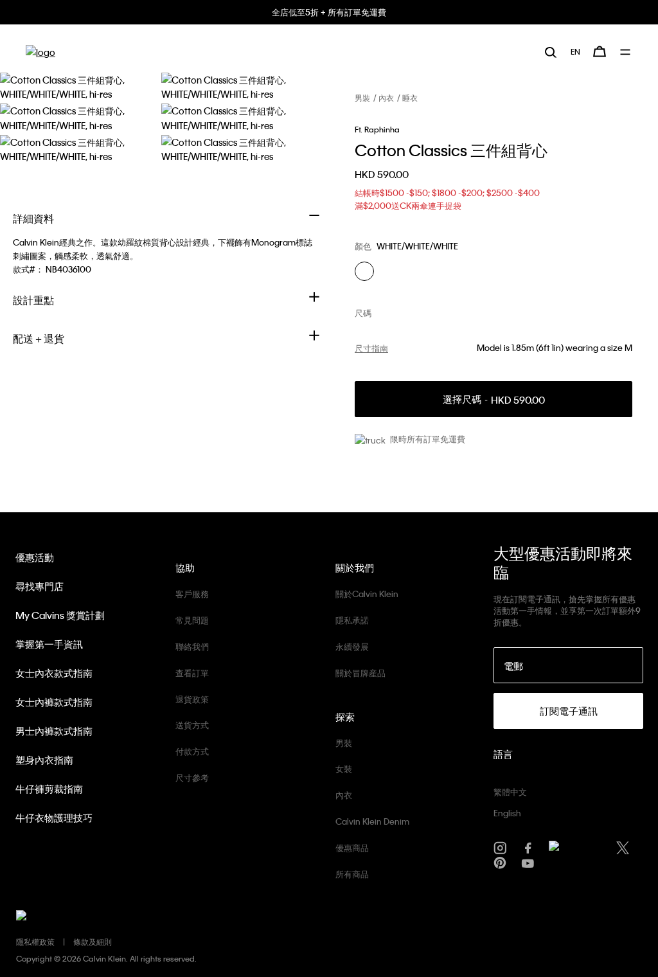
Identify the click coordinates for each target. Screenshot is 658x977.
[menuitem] (575, 51)
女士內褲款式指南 (54, 701)
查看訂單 (192, 672)
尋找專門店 (39, 586)
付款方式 (192, 751)
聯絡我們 (192, 646)
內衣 (386, 98)
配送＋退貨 (38, 338)
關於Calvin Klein (366, 593)
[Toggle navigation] (626, 52)
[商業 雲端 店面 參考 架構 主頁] (40, 52)
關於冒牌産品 (360, 672)
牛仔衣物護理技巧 (54, 817)
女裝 (343, 768)
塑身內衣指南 (44, 759)
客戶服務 (192, 593)
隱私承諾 (352, 619)
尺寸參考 (192, 777)
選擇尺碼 (494, 399)
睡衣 (410, 98)
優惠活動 (34, 557)
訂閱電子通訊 (569, 710)
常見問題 (192, 619)
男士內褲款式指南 (54, 730)
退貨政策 (192, 699)
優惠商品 (352, 847)
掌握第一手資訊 (49, 644)
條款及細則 (92, 942)
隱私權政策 (35, 942)
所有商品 (352, 873)
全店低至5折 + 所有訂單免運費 (329, 11)
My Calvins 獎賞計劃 (60, 615)
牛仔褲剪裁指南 (49, 788)
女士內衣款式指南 (54, 673)
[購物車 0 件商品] (599, 51)
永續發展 (352, 646)
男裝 (362, 98)
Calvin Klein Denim (372, 821)
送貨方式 (192, 724)
